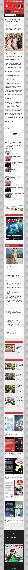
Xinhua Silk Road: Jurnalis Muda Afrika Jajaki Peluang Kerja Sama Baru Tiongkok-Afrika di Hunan (14, 301)
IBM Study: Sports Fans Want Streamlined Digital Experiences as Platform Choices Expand (14, 331)
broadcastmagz (14, 24)
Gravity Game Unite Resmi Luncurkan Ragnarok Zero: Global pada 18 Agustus (13, 283)
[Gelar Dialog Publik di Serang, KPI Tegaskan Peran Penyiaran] (10, 389)
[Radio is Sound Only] (14, 495)
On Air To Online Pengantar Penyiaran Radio (13, 453)
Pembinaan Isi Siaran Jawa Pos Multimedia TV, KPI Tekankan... (19, 400)
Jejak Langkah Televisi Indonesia (11, 431)
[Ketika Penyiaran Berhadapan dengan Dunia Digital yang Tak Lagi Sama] (10, 376)
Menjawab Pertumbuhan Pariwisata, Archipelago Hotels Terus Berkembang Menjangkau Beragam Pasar (13, 276)
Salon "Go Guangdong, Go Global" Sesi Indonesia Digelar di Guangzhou (13, 297)
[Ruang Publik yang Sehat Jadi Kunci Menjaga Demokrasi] (10, 366)
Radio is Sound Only (9, 496)
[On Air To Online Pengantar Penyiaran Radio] (14, 452)
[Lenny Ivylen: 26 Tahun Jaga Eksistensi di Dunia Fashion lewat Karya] (15, 263)
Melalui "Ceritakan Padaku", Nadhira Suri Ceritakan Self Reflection (13, 146)
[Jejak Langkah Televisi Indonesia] (14, 430)
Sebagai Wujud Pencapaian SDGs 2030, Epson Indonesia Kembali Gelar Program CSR (13, 142)
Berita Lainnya (8, 305)
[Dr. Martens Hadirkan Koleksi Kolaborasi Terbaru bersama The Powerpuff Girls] (8, 158)
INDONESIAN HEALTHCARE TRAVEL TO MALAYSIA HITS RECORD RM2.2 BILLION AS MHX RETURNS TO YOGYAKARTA (14, 320)
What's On (9, 25)
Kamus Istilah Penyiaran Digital (11, 517)
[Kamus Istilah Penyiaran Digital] (14, 516)
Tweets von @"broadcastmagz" (11, 540)
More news (8, 335)
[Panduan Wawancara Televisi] (14, 473)
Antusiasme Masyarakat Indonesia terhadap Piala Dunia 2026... (19, 347)
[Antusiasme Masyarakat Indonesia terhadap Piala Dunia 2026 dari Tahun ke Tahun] (10, 348)
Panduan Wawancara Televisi (10, 474)
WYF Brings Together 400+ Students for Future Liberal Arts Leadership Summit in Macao (13, 325)
